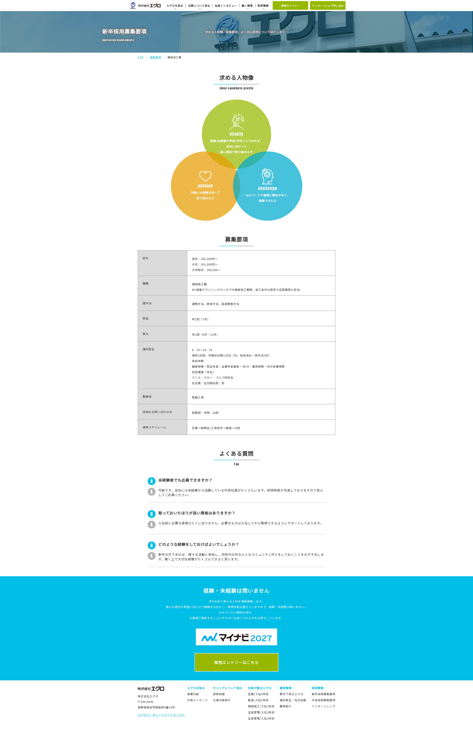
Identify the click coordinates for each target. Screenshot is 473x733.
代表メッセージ (197, 700)
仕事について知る (199, 5)
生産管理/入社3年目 (261, 712)
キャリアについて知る (228, 688)
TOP (141, 57)
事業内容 (193, 694)
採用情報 (263, 5)
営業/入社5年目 (258, 694)
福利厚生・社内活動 (293, 700)
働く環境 (247, 5)
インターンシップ (323, 706)
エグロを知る (175, 5)
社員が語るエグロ (260, 688)
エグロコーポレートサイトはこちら (161, 715)
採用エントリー (290, 5)
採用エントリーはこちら (236, 662)
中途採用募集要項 (323, 700)
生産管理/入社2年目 (261, 718)
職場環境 (286, 688)
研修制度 (219, 694)
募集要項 (155, 57)
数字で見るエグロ (291, 694)
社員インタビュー (226, 5)
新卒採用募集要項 (323, 694)
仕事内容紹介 (222, 700)
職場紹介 (286, 706)
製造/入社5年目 (258, 700)
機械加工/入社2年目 (261, 706)
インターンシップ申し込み (328, 5)
